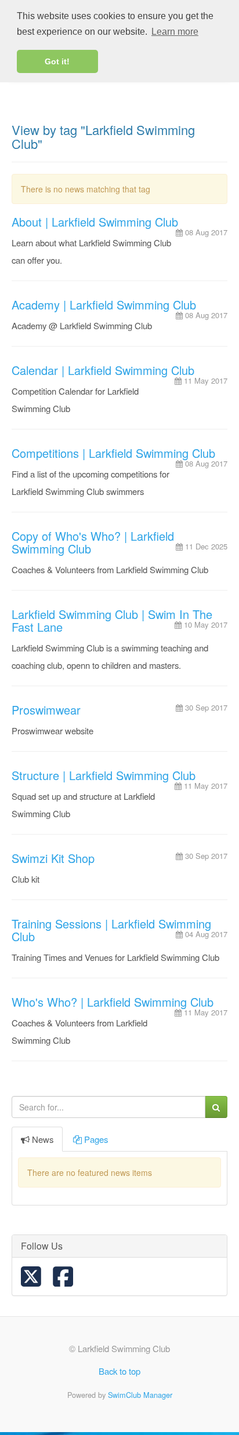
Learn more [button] (174, 32)
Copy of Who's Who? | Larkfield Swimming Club (93, 542)
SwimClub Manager (140, 1394)
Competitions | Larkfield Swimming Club (113, 453)
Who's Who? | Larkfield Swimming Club (112, 1001)
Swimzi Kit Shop (53, 858)
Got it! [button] (57, 61)
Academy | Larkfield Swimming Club (104, 304)
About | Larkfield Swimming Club (95, 221)
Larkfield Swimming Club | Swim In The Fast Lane (112, 620)
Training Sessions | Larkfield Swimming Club (111, 930)
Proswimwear (46, 709)
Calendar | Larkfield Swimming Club (103, 370)
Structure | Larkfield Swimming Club (103, 775)
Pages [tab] (96, 1139)
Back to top (119, 1371)
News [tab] (42, 1139)
